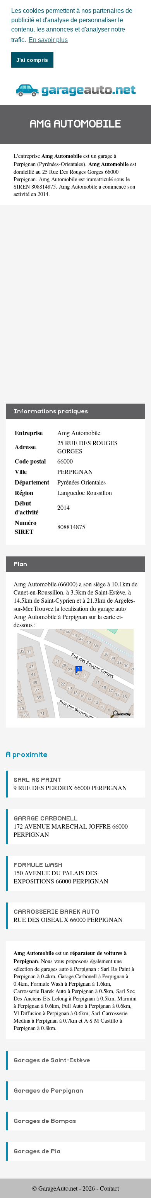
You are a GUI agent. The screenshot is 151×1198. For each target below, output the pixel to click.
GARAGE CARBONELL (46, 818)
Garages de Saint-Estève (52, 1060)
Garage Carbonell (77, 976)
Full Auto (72, 1005)
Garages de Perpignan (48, 1091)
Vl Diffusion (27, 1013)
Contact (109, 1188)
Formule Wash (47, 983)
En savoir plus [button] (48, 40)
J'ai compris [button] (32, 60)
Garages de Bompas (45, 1121)
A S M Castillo (101, 1020)
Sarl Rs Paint (115, 968)
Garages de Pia (37, 1151)
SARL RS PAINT (38, 780)
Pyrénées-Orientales (61, 164)
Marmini (127, 998)
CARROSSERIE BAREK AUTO (57, 912)
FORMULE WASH (38, 865)
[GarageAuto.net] (75, 89)
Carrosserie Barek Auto (40, 991)
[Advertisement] (75, 304)
